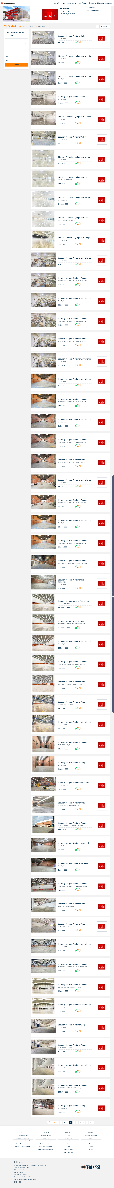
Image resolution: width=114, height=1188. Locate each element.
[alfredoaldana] (102, 39)
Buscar (16, 65)
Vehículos (91, 1141)
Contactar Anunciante (93, 10)
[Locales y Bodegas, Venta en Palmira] (43, 622)
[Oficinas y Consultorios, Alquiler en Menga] (43, 158)
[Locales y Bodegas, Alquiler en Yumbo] (43, 279)
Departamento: (16, 46)
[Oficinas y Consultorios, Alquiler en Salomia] (43, 57)
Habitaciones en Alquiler (45, 1143)
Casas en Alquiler (45, 1138)
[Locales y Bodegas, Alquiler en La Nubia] (43, 865)
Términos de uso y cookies (20, 1174)
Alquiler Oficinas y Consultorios (45, 1146)
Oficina (68, 1135)
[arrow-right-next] (87, 1122)
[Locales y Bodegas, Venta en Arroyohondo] (43, 602)
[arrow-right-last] (91, 1122)
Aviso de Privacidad (18, 1172)
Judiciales (91, 1149)
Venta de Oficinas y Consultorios (23, 1143)
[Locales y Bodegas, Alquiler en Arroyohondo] (43, 259)
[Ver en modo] (97, 26)
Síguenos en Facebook (68, 1149)
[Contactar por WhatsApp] (76, 43)
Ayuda (68, 1146)
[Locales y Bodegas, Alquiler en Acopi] (43, 764)
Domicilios (68, 1141)
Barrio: (16, 58)
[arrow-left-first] (50, 1122)
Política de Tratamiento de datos (21, 1170)
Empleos (91, 1143)
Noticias (74, 3)
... (57, 1122)
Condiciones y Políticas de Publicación (22, 1167)
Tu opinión (113, 592)
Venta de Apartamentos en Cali (23, 1138)
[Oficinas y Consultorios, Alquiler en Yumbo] (43, 179)
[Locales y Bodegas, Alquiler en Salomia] (43, 37)
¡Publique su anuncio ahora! (91, 1135)
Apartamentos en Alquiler (45, 1135)
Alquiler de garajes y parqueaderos (45, 1149)
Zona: (16, 54)
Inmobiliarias (67, 3)
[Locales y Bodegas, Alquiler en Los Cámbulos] (43, 582)
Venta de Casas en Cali (23, 1135)
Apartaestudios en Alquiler (45, 1141)
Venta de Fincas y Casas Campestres (23, 1146)
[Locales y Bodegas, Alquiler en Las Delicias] (43, 784)
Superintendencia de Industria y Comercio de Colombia (26, 1179)
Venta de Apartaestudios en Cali (23, 1141)
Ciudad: (16, 50)
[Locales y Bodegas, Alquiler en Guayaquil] (43, 844)
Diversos (91, 1146)
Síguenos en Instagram (68, 1152)
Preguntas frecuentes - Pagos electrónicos (23, 1177)
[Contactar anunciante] (79, 43)
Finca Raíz (56, 3)
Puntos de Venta (68, 1138)
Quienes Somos (91, 7)
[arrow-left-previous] (54, 1122)
